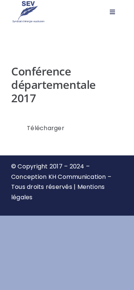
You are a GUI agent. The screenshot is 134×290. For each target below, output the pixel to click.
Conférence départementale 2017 (53, 85)
